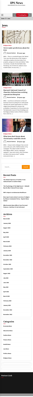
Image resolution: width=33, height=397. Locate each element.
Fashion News (7, 335)
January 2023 (7, 305)
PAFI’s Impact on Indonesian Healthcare (14, 192)
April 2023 (6, 291)
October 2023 (7, 264)
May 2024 (5, 232)
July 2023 (5, 278)
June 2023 (6, 282)
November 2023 (7, 260)
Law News (6, 349)
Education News (8, 330)
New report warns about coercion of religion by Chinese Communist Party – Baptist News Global (16, 198)
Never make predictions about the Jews (16, 49)
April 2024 (6, 237)
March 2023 (6, 296)
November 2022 (7, 314)
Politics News (7, 353)
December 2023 (7, 255)
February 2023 (7, 301)
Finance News (7, 340)
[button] (14, 15)
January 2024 (7, 250)
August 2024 (6, 228)
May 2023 (5, 287)
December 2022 (7, 310)
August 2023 (6, 273)
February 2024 (7, 246)
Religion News (7, 45)
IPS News (16, 3)
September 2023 (8, 269)
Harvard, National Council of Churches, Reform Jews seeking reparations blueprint (15, 92)
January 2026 (7, 223)
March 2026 (6, 219)
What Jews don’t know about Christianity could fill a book (14, 137)
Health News (7, 344)
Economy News (7, 326)
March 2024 (6, 241)
